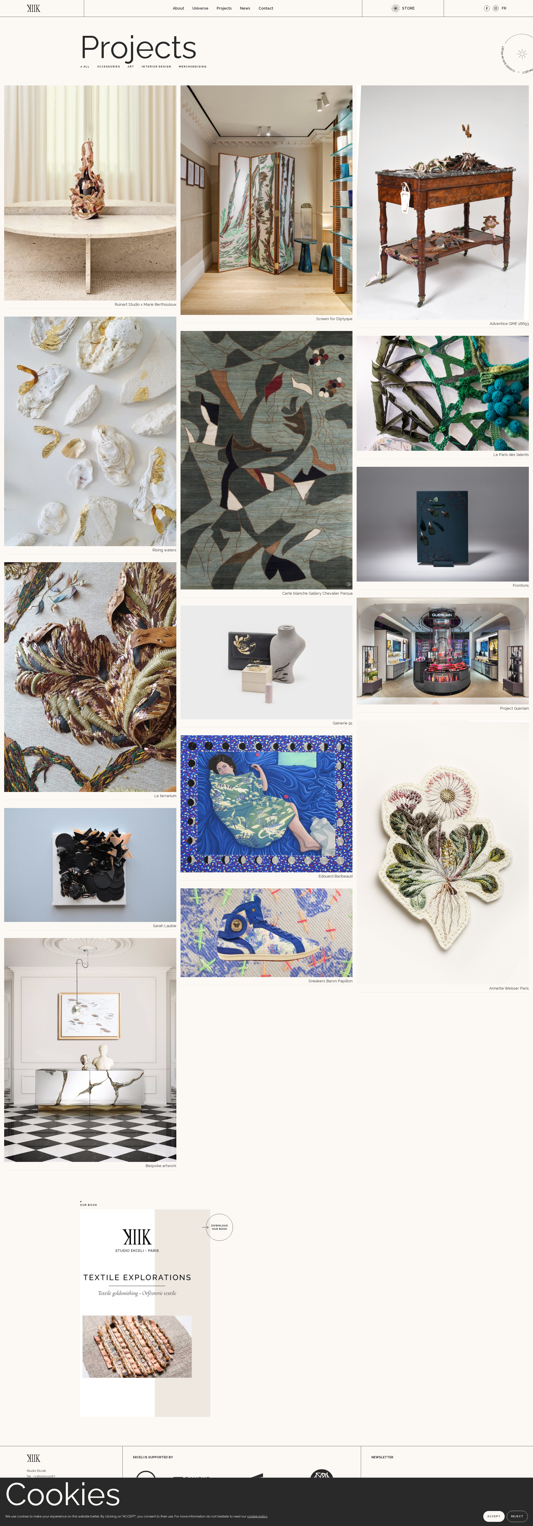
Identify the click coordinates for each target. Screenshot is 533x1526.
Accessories (108, 66)
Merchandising (193, 66)
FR (504, 8)
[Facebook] (487, 8)
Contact (266, 8)
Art (131, 66)
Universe (200, 8)
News (245, 8)
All (86, 66)
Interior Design (156, 66)
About (178, 8)
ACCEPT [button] (494, 1516)
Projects (224, 8)
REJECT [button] (517, 1516)
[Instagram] (496, 8)
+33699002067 (44, 1476)
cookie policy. (257, 1516)
